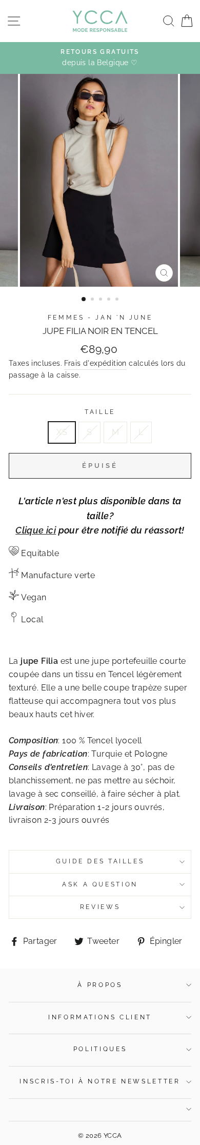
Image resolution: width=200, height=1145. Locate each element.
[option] (100, 58)
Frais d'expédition (95, 363)
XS (61, 432)
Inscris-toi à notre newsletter (99, 1081)
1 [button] (84, 299)
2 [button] (93, 300)
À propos (99, 985)
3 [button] (101, 300)
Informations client (100, 1017)
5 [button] (118, 300)
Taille (100, 412)
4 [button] (109, 300)
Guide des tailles (100, 861)
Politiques (100, 1049)
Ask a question (100, 884)
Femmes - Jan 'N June (100, 317)
